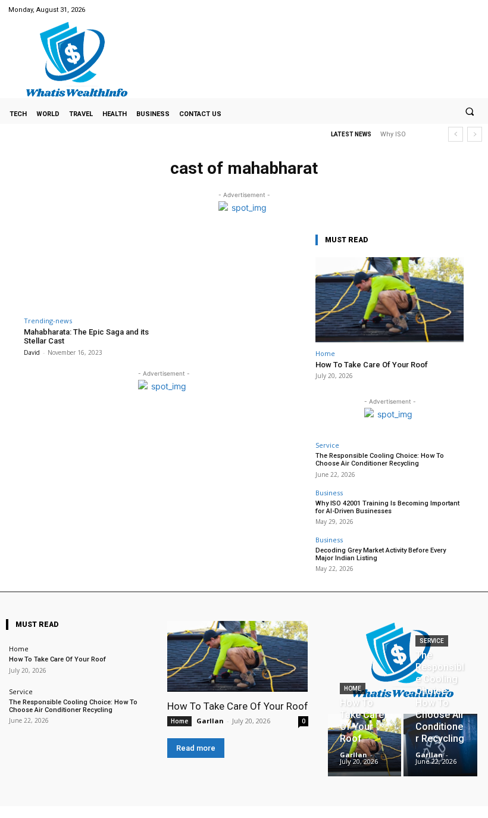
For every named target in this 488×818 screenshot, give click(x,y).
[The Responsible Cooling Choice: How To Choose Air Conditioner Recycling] (440, 745)
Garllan (210, 720)
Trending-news (48, 320)
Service (327, 445)
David (32, 352)
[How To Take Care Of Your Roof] (389, 299)
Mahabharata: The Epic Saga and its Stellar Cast (86, 336)
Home (325, 353)
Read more (195, 748)
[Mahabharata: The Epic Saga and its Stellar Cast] (92, 271)
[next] (474, 134)
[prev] (455, 134)
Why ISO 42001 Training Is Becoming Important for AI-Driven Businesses (387, 507)
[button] (469, 111)
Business (329, 492)
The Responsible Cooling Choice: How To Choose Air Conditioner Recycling (379, 459)
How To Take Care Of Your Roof (371, 364)
